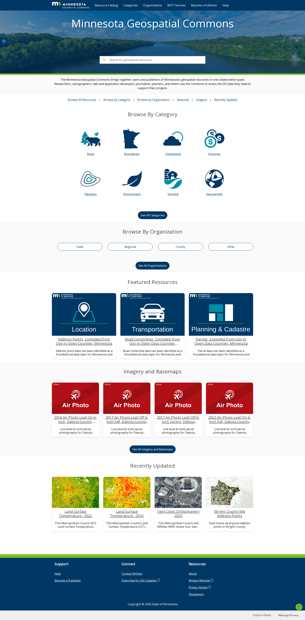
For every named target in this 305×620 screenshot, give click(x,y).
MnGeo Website (200, 580)
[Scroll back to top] (299, 607)
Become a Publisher (204, 5)
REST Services (176, 5)
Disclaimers (196, 594)
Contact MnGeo (132, 574)
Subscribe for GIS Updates (139, 580)
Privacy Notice (198, 587)
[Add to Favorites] (4, 41)
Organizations (152, 5)
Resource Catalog (106, 5)
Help (226, 5)
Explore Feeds (262, 615)
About (193, 574)
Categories (130, 5)
